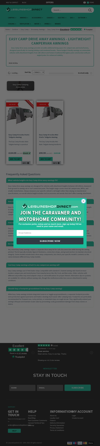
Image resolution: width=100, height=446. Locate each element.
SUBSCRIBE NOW (50, 241)
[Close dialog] (83, 201)
